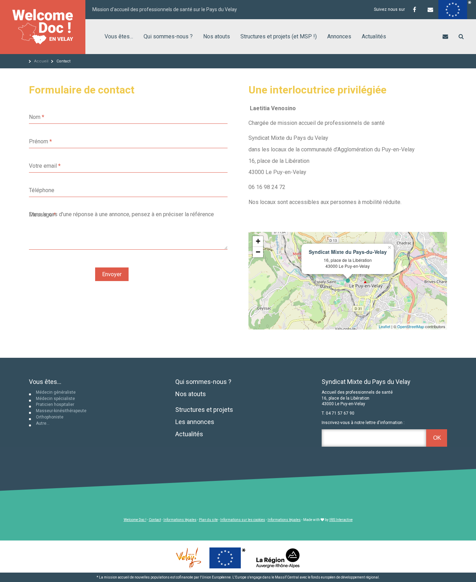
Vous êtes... (45, 381)
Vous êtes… (119, 36)
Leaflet (384, 326)
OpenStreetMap (410, 326)
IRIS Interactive (341, 520)
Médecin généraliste (56, 392)
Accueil (41, 61)
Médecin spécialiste (55, 398)
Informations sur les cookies (242, 520)
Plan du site (208, 520)
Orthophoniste (49, 417)
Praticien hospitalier (55, 404)
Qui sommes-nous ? (168, 36)
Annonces (339, 36)
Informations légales (180, 520)
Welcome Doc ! (135, 520)
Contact (155, 520)
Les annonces (194, 421)
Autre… (42, 423)
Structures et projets (204, 409)
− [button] (258, 252)
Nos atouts (216, 36)
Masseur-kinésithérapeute (61, 410)
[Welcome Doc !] (42, 27)
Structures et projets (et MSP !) (278, 36)
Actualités (374, 36)
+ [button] (258, 241)
